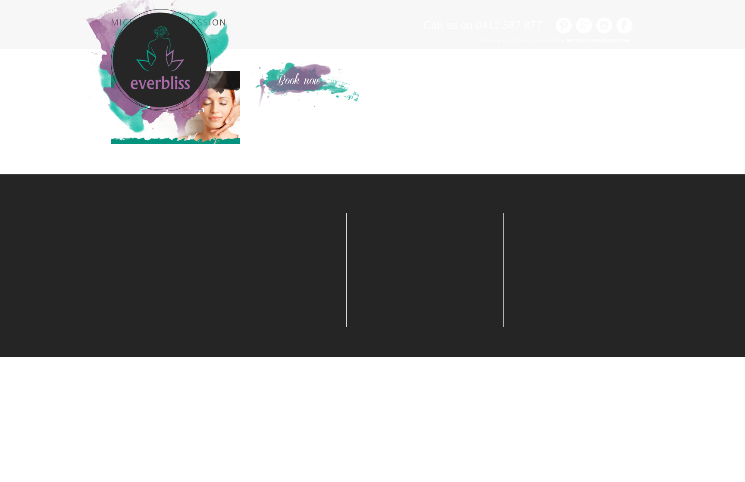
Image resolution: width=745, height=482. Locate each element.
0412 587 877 (509, 25)
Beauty (585, 52)
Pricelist (623, 52)
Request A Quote (434, 52)
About (381, 52)
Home (347, 52)
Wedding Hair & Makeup (518, 52)
